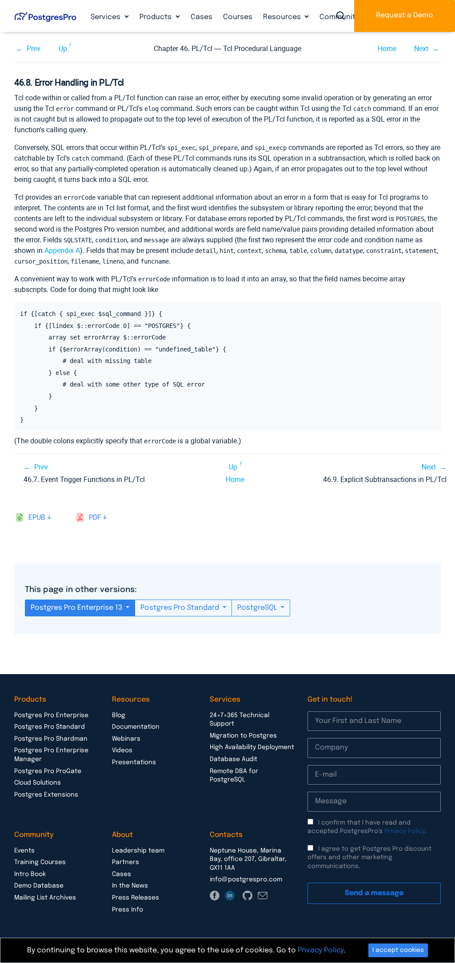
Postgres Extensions (46, 795)
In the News (130, 886)
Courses (237, 17)
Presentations (134, 762)
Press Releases (135, 898)
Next (421, 48)
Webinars (126, 739)
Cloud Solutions (37, 783)
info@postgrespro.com (246, 879)
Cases (201, 17)
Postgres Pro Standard (180, 608)
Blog (118, 715)
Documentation (136, 727)
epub (36, 517)
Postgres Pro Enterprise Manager (51, 754)
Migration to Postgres (243, 736)
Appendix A (62, 250)
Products (156, 17)
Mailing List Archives (45, 898)
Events (24, 851)
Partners (125, 862)
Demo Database (39, 886)
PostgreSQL (258, 608)
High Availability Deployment (252, 747)
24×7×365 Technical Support (239, 719)
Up (63, 48)
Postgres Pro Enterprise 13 (77, 608)
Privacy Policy (404, 831)
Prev (33, 48)
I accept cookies (398, 950)
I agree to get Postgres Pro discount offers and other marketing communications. (369, 857)
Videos (122, 750)
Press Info (127, 910)
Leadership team (138, 851)
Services (106, 17)
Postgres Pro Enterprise (51, 715)
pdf (95, 517)
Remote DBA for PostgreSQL (234, 775)
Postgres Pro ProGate (47, 771)
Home (387, 48)
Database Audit (233, 759)
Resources (283, 17)
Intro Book (30, 874)
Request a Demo (404, 15)
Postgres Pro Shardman (51, 739)
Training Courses (40, 862)
